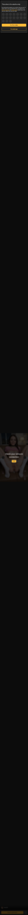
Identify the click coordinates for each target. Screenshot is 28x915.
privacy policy (14, 10)
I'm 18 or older (14, 25)
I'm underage (14, 29)
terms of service (5, 10)
